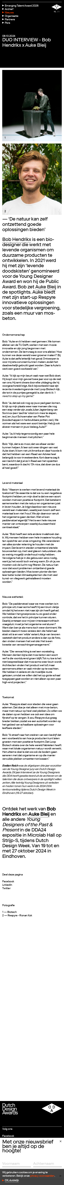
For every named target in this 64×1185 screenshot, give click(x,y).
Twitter (6, 888)
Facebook (8, 881)
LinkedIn (7, 885)
